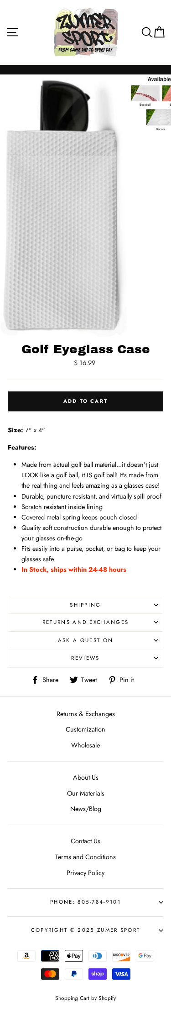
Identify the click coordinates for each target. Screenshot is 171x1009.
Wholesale (85, 745)
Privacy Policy (85, 872)
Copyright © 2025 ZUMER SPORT (85, 930)
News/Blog (85, 808)
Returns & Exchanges (86, 713)
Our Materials (85, 793)
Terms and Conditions (85, 856)
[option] (64, 205)
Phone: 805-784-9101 (85, 901)
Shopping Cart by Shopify (85, 998)
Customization (85, 729)
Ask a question (85, 640)
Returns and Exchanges (85, 622)
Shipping (85, 604)
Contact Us (85, 841)
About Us (85, 777)
